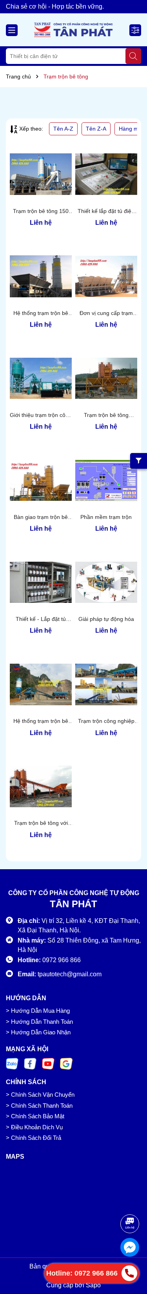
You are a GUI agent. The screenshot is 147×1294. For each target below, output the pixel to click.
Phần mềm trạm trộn (106, 517)
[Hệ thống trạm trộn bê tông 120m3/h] (41, 276)
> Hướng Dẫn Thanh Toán (39, 1021)
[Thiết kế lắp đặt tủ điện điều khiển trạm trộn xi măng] (106, 174)
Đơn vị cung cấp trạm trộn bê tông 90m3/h (106, 313)
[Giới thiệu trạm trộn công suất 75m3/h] (41, 378)
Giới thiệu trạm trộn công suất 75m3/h (41, 415)
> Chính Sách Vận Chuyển (40, 1094)
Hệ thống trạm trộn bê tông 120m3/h (40, 313)
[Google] (66, 1063)
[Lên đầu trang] (130, 1200)
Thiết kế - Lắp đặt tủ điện (41, 619)
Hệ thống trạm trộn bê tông (40, 721)
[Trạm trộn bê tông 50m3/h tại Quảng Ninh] (106, 378)
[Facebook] (30, 1063)
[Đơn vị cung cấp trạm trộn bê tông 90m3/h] (106, 276)
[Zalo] (12, 1063)
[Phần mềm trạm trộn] (106, 480)
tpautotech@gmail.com (70, 974)
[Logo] (73, 29)
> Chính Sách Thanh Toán (39, 1105)
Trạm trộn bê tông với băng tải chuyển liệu (41, 823)
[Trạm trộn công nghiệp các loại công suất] (106, 684)
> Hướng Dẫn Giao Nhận (38, 1032)
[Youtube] (48, 1063)
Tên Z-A (96, 129)
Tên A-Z (63, 129)
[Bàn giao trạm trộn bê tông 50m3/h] (41, 480)
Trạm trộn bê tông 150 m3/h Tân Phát (41, 211)
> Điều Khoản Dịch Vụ (34, 1127)
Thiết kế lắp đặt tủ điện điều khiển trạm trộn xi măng (106, 211)
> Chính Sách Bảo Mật (35, 1116)
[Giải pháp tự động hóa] (106, 582)
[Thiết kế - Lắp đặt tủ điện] (41, 582)
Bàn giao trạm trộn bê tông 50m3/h (41, 517)
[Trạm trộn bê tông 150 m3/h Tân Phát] (41, 174)
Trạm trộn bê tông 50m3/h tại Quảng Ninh (106, 415)
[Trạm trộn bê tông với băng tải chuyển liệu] (41, 786)
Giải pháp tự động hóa (106, 619)
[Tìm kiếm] (133, 56)
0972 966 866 (61, 960)
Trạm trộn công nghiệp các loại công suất (106, 721)
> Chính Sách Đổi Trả (33, 1137)
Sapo (93, 1285)
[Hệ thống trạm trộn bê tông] (41, 684)
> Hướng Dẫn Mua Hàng (38, 1010)
